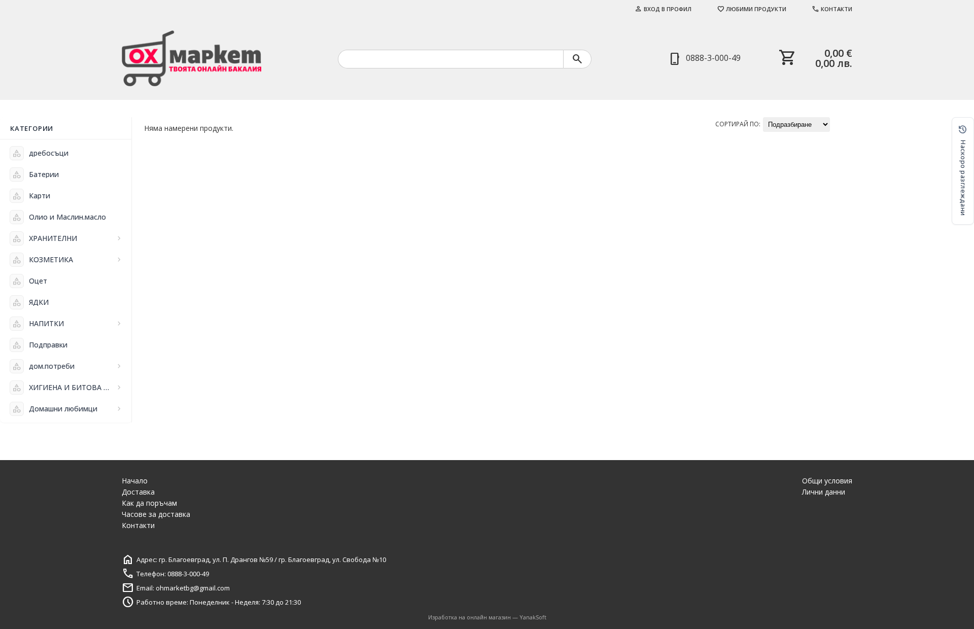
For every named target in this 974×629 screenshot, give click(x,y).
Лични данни (823, 492)
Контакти (832, 9)
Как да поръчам (149, 503)
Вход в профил (663, 9)
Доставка (138, 492)
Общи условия (827, 480)
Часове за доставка (156, 514)
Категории (31, 128)
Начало (135, 480)
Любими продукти (751, 9)
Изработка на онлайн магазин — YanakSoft (487, 617)
